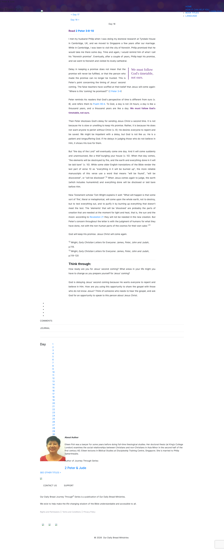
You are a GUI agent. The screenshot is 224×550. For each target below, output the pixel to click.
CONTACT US (50, 485)
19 (53, 400)
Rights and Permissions (50, 512)
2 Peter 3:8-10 (85, 30)
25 (53, 418)
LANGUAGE (191, 16)
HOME (189, 6)
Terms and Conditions (71, 512)
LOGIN (212, 11)
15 (53, 387)
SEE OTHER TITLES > (50, 472)
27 (53, 425)
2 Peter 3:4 (115, 91)
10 (53, 372)
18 (53, 397)
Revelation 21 (97, 217)
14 (53, 384)
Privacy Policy (89, 512)
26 (53, 422)
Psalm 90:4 (99, 104)
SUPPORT (69, 485)
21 (53, 406)
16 (53, 390)
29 (53, 431)
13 (53, 381)
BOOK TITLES (192, 12)
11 (53, 375)
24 (53, 415)
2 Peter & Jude (75, 468)
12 (53, 378)
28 (53, 428)
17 (53, 394)
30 (53, 434)
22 (53, 409)
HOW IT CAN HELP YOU (197, 9)
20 (53, 403)
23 (53, 412)
